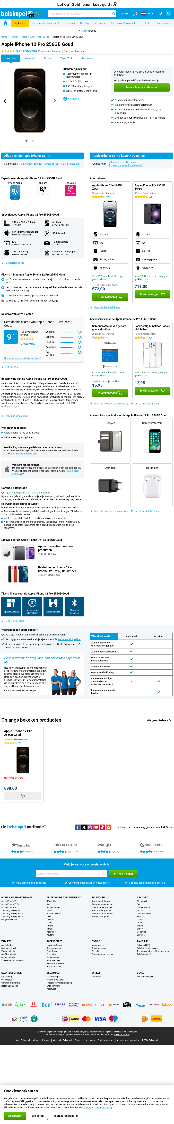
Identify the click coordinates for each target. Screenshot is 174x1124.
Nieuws (36, 1040)
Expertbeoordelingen (31, 163)
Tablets (146, 23)
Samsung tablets (9, 948)
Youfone (50, 935)
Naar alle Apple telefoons (107, 307)
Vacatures (51, 989)
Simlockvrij (73, 98)
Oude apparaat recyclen (103, 954)
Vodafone (51, 932)
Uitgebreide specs (14, 262)
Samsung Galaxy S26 (11, 910)
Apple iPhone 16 (8, 907)
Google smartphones (101, 916)
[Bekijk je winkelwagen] (168, 14)
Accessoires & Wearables (124, 23)
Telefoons (70, 23)
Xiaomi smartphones (101, 910)
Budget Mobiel (53, 907)
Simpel (50, 926)
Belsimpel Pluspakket (69, 639)
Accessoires (132, 162)
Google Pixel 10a (9, 919)
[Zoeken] (113, 13)
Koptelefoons (53, 957)
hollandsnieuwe (54, 913)
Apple (24, 37)
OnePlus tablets (8, 954)
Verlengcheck (98, 945)
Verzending (6, 977)
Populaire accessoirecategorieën (126, 165)
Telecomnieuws (99, 948)
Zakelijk (142, 941)
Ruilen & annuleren (9, 986)
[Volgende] (54, 101)
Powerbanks (52, 951)
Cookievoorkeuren (106, 1040)
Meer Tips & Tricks (14, 620)
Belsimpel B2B (143, 945)
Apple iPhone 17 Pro (10, 904)
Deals (140, 972)
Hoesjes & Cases (54, 945)
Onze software (53, 986)
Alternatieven (116, 162)
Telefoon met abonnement (45, 23)
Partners (46, 1040)
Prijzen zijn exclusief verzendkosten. (121, 1032)
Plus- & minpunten (70, 163)
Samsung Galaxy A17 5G (12, 916)
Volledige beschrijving (16, 416)
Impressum (89, 1040)
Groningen (96, 977)
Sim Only (84, 23)
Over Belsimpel (53, 977)
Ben (48, 904)
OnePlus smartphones (102, 907)
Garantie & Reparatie (10, 983)
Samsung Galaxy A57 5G (12, 913)
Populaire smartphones (16, 897)
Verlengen (100, 23)
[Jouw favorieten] (160, 14)
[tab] (26, 141)
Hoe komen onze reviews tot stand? (22, 358)
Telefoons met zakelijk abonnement (153, 951)
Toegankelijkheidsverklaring (59, 983)
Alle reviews (11, 367)
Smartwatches (53, 960)
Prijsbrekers (20, 23)
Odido (49, 923)
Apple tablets (7, 945)
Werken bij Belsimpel (62, 1040)
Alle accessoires (54, 966)
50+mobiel (51, 901)
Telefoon (14, 37)
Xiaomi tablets (8, 951)
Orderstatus (6, 980)
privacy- (87, 1107)
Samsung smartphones (102, 904)
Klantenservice (163, 23)
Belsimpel (53, 972)
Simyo (49, 929)
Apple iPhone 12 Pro (39, 37)
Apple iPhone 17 (8, 901)
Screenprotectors (54, 948)
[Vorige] (4, 101)
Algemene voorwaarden (128, 1040)
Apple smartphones (101, 901)
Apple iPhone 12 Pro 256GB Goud (68, 37)
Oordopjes (51, 954)
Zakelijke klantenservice (148, 948)
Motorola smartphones (102, 913)
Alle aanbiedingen (145, 977)
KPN (49, 916)
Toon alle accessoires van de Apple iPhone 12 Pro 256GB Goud (127, 403)
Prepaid (95, 951)
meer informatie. (121, 1034)
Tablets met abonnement (12, 960)
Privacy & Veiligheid (56, 980)
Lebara (50, 919)
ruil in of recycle (157, 117)
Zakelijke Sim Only (145, 954)
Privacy (78, 1040)
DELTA (49, 910)
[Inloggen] (135, 14)
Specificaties (51, 163)
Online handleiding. (26, 453)
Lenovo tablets (8, 957)
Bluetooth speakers (55, 963)
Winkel (96, 972)
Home (4, 37)
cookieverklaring (103, 1107)
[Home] (5, 23)
